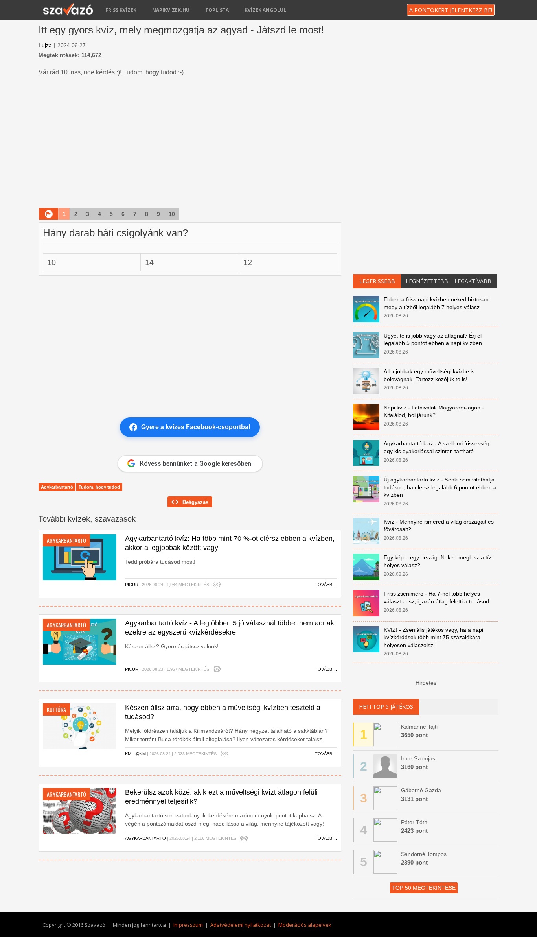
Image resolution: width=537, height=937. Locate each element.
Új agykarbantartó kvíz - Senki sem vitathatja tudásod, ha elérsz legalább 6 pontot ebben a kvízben (440, 487)
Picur (131, 584)
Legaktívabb (472, 281)
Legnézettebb (427, 281)
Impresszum (188, 924)
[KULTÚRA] (79, 726)
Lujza (45, 45)
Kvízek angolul (265, 10)
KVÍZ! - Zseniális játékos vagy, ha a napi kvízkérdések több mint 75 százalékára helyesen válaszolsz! (433, 637)
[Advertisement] (189, 143)
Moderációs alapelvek (304, 924)
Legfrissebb (377, 281)
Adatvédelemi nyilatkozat (240, 924)
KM (128, 753)
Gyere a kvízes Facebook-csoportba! (195, 427)
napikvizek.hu (170, 10)
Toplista (217, 10)
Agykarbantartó (57, 487)
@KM (140, 753)
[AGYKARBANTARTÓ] (79, 556)
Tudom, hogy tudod (99, 487)
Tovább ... (326, 584)
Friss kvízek (120, 10)
